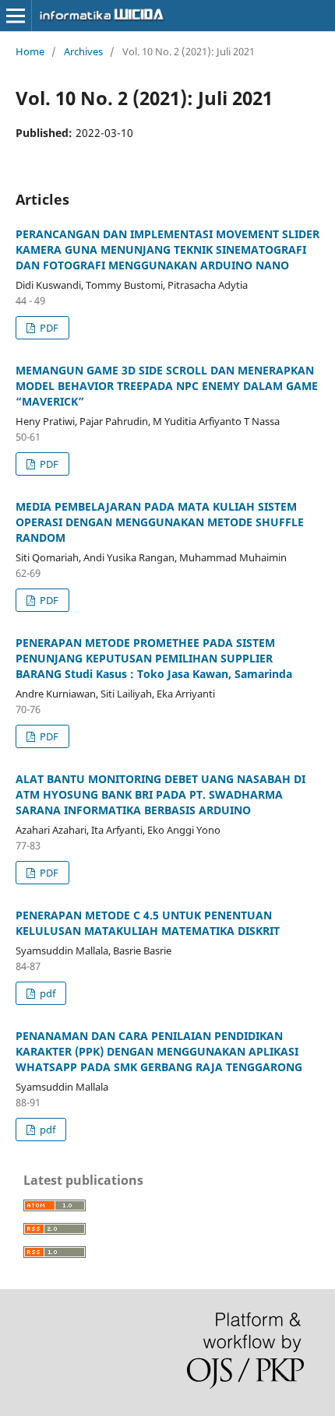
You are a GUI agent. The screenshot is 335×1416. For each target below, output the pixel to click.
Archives (83, 51)
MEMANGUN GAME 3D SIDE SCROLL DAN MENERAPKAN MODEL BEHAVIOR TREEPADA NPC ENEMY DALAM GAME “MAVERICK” (167, 386)
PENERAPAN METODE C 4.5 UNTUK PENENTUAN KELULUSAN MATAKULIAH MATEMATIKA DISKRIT (148, 923)
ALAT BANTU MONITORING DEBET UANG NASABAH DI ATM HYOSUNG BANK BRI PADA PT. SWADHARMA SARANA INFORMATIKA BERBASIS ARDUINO (160, 794)
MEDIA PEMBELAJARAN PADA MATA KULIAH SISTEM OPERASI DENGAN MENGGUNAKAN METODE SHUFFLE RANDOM (160, 522)
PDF (47, 328)
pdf (46, 993)
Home (30, 51)
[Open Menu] (15, 15)
